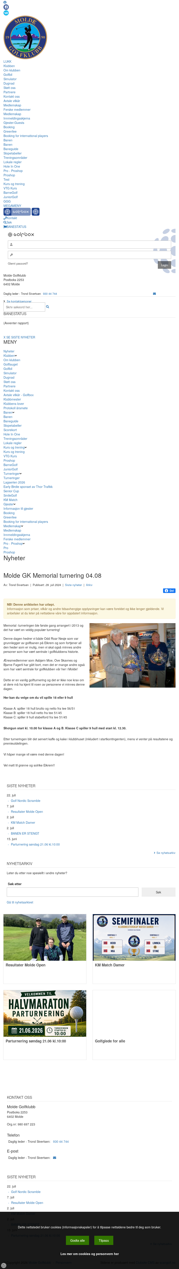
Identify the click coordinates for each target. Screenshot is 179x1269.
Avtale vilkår (11, 101)
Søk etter (15, 884)
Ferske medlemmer (17, 109)
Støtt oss (9, 87)
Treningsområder (15, 157)
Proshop (9, 175)
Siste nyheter (73, 585)
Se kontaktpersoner (19, 301)
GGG (7, 201)
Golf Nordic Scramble (25, 800)
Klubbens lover (13, 403)
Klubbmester (12, 399)
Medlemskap (12, 105)
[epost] (154, 293)
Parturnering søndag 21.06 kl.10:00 (35, 844)
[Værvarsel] (6, 13)
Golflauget (10, 364)
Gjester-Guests (13, 122)
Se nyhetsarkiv (166, 853)
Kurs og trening (14, 184)
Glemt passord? (18, 263)
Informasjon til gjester (18, 508)
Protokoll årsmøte (15, 408)
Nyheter (8, 351)
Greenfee (10, 131)
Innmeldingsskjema (16, 118)
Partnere (9, 92)
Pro (5, 548)
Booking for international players (25, 135)
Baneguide (10, 149)
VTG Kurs (10, 188)
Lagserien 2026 (14, 482)
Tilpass (104, 1240)
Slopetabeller (12, 153)
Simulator (10, 79)
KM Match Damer (23, 822)
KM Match (10, 500)
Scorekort (10, 430)
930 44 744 (50, 293)
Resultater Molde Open (27, 811)
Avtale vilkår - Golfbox (18, 395)
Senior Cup (11, 491)
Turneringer (11, 473)
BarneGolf (10, 192)
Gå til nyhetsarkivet (20, 902)
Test (6, 179)
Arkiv (89, 585)
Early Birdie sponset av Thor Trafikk (28, 486)
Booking (9, 127)
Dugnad (8, 83)
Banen (7, 140)
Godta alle (77, 1240)
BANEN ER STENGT (25, 833)
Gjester (8, 504)
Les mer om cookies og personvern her (89, 1254)
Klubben (9, 66)
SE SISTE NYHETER (20, 337)
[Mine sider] (5, 2)
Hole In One (11, 166)
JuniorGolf (10, 197)
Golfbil (7, 74)
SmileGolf (10, 495)
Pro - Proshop (13, 170)
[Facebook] (6, 7)
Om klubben (11, 70)
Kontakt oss (11, 96)
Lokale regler (12, 162)
